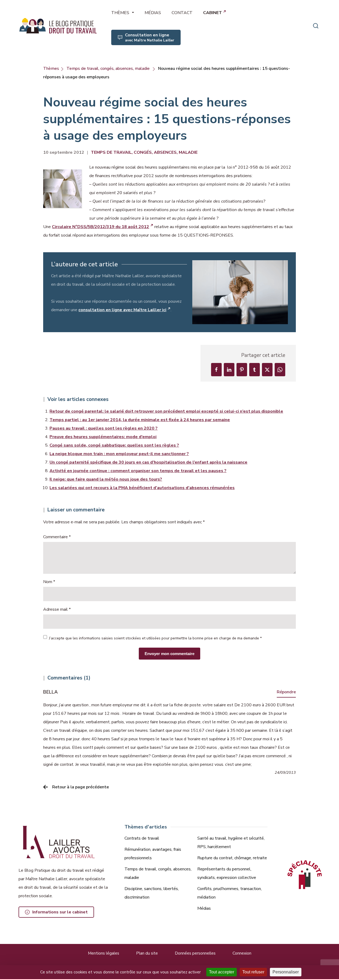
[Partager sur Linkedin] (229, 369)
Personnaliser (286, 972)
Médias (204, 908)
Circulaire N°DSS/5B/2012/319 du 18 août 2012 (100, 227)
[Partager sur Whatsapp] (280, 369)
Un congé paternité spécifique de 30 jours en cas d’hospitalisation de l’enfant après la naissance (148, 462)
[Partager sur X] (267, 369)
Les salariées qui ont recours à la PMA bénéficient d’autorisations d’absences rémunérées (142, 488)
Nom (49, 582)
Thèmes (51, 68)
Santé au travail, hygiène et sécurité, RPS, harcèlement (231, 842)
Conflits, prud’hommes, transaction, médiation (229, 893)
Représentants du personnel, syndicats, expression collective (226, 873)
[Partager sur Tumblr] (254, 369)
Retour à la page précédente (80, 787)
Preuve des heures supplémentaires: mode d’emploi (103, 437)
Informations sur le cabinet (60, 912)
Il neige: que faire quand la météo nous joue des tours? (106, 479)
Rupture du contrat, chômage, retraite (232, 858)
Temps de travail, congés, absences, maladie (108, 68)
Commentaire (57, 537)
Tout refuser (253, 972)
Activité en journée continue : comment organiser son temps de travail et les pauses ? (138, 471)
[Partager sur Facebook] (216, 369)
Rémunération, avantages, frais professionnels (152, 854)
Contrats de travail (141, 838)
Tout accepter (221, 972)
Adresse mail (57, 609)
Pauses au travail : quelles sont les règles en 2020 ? (104, 428)
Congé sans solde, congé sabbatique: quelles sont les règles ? (114, 445)
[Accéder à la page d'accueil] (58, 26)
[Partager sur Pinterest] (242, 369)
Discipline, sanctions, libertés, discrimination (151, 893)
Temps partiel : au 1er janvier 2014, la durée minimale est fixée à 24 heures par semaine (140, 420)
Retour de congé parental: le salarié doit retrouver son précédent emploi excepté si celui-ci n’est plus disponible (166, 411)
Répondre (286, 692)
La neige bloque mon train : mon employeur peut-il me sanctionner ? (119, 454)
